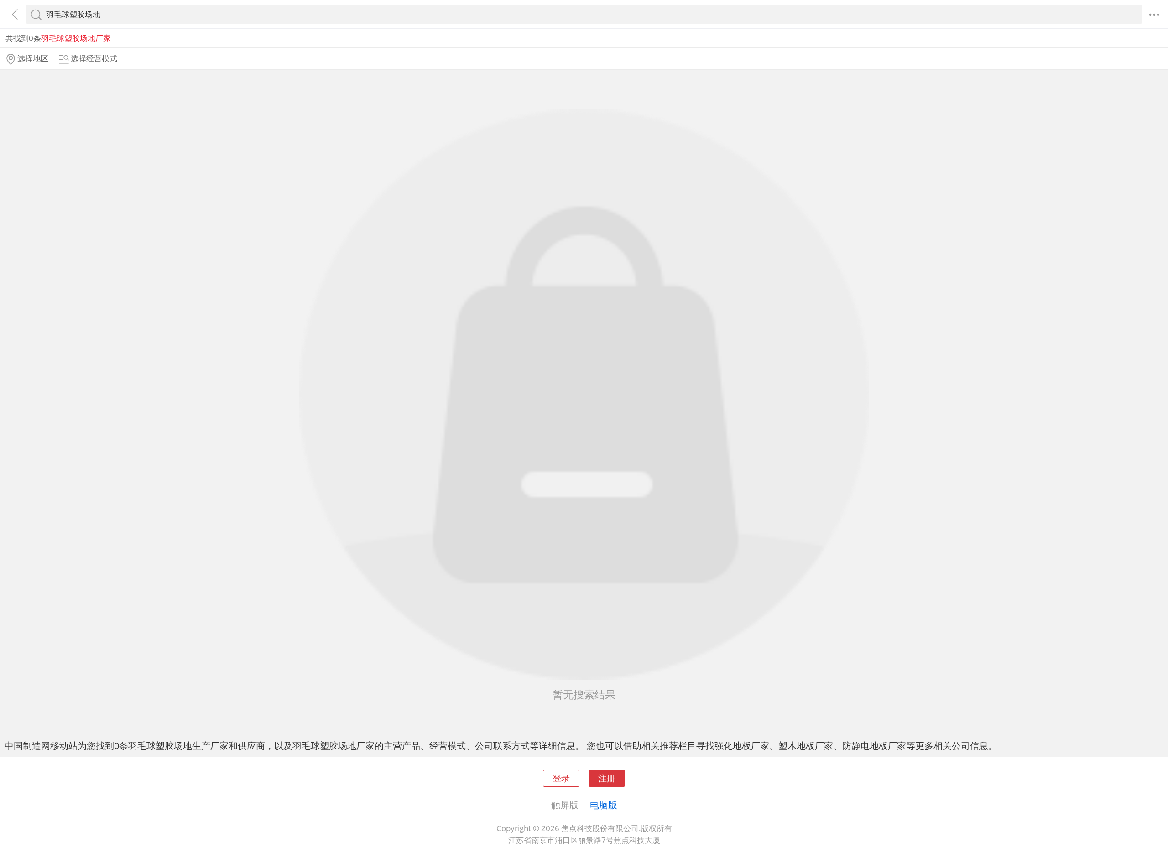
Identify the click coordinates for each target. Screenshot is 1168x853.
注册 (606, 778)
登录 (561, 778)
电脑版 (603, 804)
